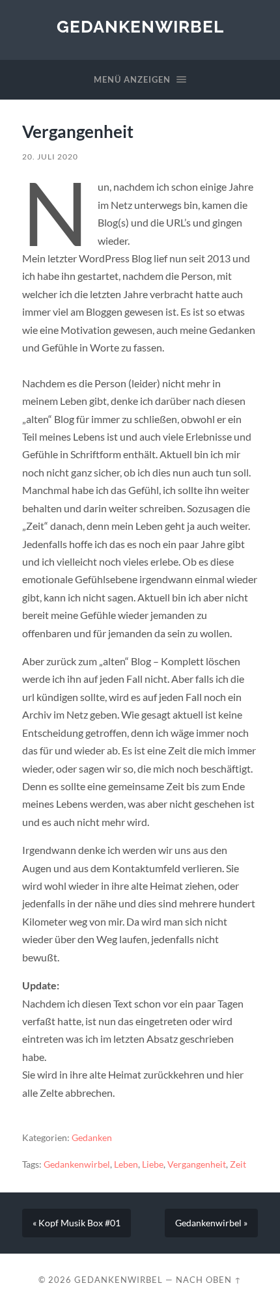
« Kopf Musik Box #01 (76, 1223)
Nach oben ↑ (209, 1279)
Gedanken (92, 1138)
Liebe (152, 1164)
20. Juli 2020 (50, 156)
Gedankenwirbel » (211, 1223)
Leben (126, 1164)
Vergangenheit (196, 1164)
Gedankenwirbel (140, 26)
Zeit (238, 1164)
